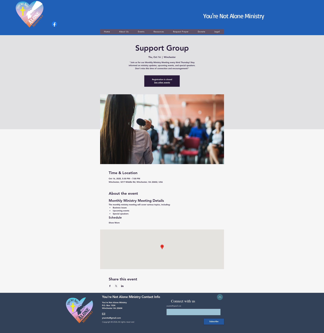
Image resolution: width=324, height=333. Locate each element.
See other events (162, 82)
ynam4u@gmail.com (111, 318)
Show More (114, 222)
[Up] (220, 297)
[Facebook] (54, 24)
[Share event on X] (116, 286)
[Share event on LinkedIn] (122, 286)
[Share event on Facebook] (110, 286)
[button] (158, 31)
